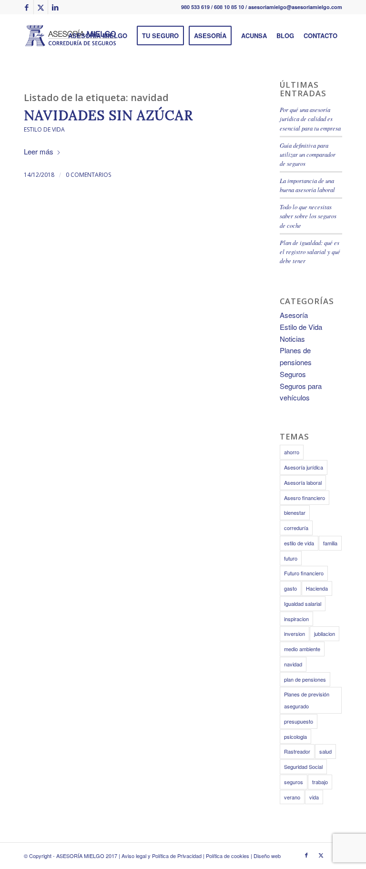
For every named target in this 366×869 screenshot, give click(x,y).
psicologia (295, 736)
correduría (296, 528)
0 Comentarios (88, 175)
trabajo (320, 782)
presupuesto (298, 721)
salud (325, 751)
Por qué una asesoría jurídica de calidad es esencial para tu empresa (310, 118)
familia (330, 543)
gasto (290, 588)
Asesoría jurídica (303, 467)
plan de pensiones (305, 679)
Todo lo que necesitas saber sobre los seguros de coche (308, 216)
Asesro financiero (304, 497)
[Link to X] (41, 7)
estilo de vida (299, 543)
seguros (293, 782)
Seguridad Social (303, 766)
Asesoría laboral (303, 482)
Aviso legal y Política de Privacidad (162, 855)
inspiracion (296, 619)
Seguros (293, 374)
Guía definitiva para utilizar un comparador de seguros (308, 154)
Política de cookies (227, 855)
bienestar (294, 512)
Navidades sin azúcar (108, 115)
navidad (293, 664)
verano (292, 797)
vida (314, 797)
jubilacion (324, 633)
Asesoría (294, 315)
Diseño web (267, 855)
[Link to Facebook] (26, 7)
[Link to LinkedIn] (55, 7)
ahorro (291, 452)
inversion (294, 633)
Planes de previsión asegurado (306, 700)
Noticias (292, 339)
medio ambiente (302, 649)
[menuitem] (97, 35)
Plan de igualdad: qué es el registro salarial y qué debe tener (310, 251)
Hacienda (317, 588)
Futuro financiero (304, 573)
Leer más (38, 151)
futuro (290, 558)
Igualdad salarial (302, 603)
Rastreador (297, 751)
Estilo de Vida (44, 129)
